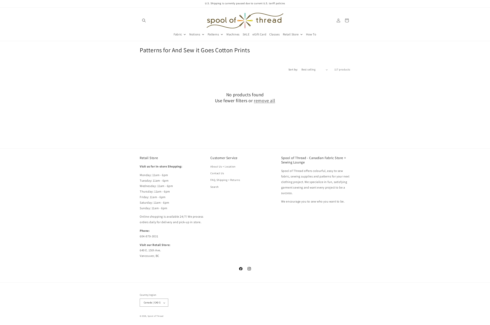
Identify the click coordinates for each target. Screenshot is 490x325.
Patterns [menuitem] (213, 34)
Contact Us (217, 173)
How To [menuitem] (311, 34)
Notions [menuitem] (194, 34)
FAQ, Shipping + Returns (225, 180)
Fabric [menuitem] (178, 34)
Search (214, 187)
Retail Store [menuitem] (291, 34)
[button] (144, 20)
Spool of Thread (156, 316)
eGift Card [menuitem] (259, 34)
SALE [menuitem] (246, 34)
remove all (264, 101)
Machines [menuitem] (233, 34)
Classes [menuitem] (274, 34)
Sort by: (293, 69)
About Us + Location (222, 166)
